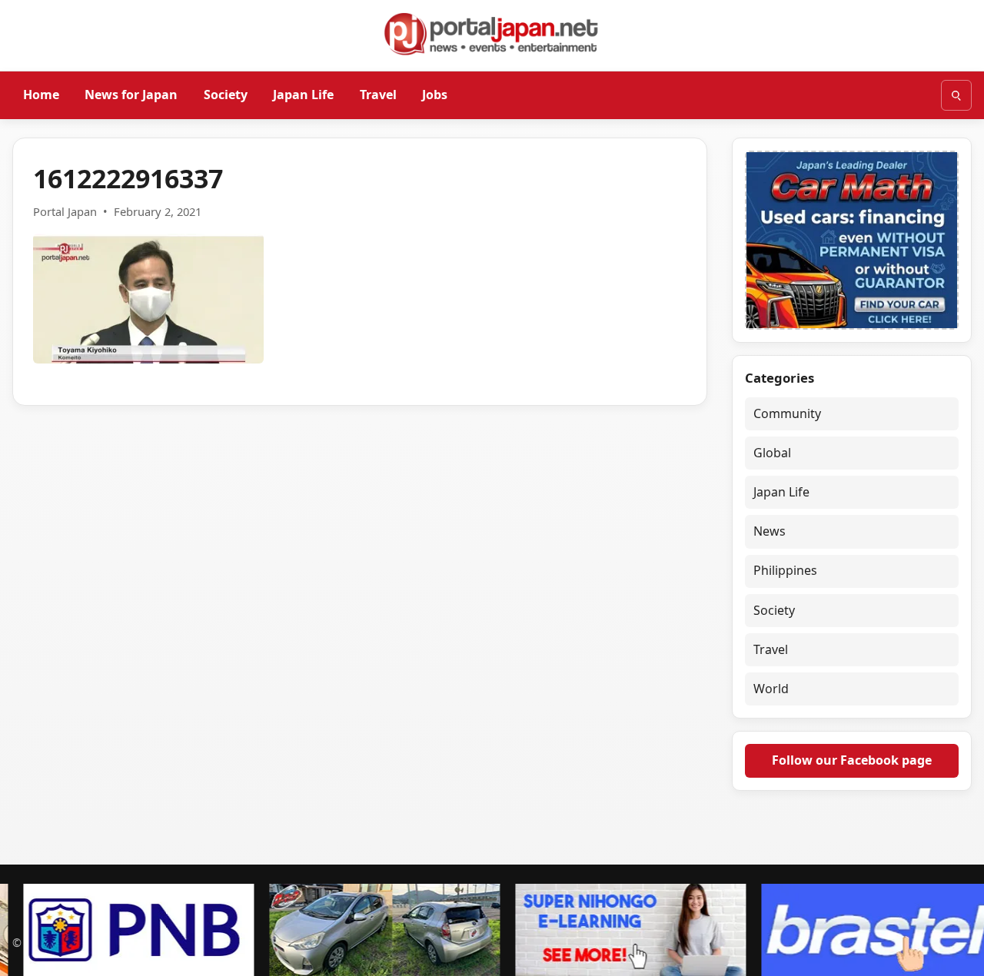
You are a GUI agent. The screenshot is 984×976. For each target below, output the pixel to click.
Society (226, 94)
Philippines (785, 570)
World (771, 688)
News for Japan (131, 94)
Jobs (434, 94)
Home (41, 94)
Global (772, 452)
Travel (378, 94)
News (769, 531)
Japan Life (303, 94)
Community (787, 413)
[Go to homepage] (492, 33)
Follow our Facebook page (852, 760)
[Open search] (956, 95)
